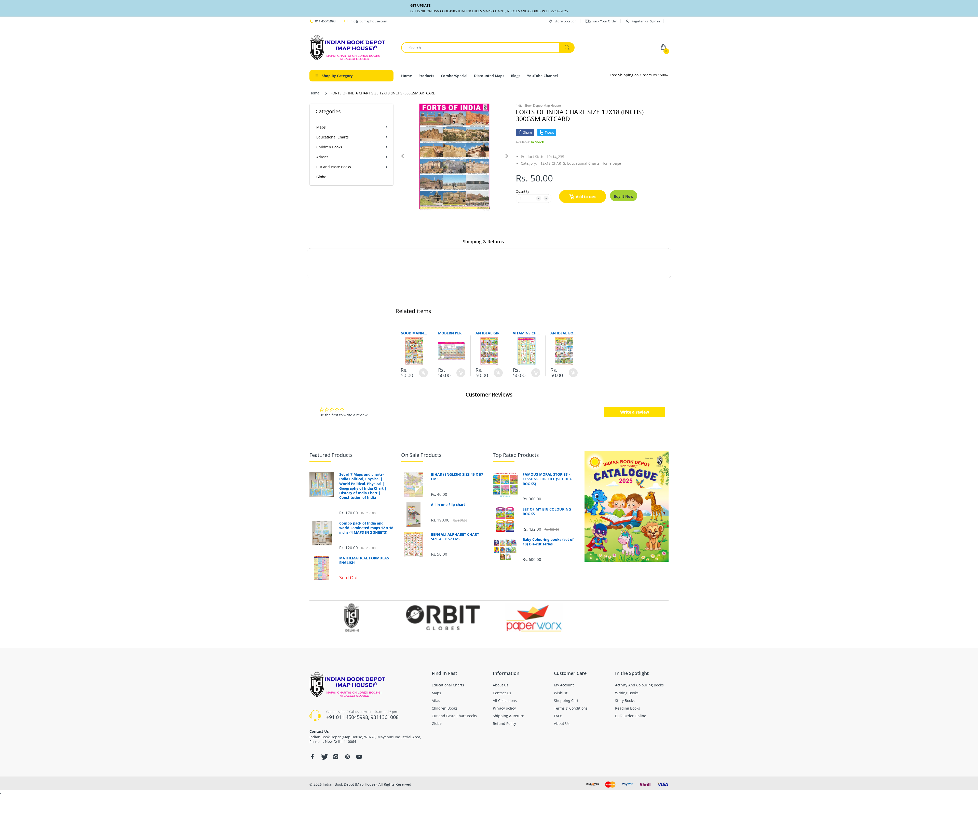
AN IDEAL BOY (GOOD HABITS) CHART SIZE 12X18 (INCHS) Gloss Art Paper (564, 333)
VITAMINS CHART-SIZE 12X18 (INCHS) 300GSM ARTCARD (526, 333)
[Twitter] (324, 757)
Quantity (522, 191)
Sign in (655, 21)
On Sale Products (421, 454)
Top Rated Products (516, 454)
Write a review (634, 412)
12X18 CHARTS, (553, 163)
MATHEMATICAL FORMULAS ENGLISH (364, 560)
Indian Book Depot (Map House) (538, 105)
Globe (321, 176)
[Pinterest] (347, 757)
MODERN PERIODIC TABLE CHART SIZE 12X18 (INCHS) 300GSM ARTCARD (451, 333)
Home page (611, 163)
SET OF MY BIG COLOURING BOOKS (547, 511)
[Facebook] (312, 757)
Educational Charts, (584, 163)
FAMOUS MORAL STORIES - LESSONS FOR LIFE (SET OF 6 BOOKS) (547, 479)
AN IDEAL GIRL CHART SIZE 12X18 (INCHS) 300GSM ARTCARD (489, 333)
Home (314, 93)
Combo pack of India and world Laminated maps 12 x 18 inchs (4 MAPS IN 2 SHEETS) (366, 528)
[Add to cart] (423, 372)
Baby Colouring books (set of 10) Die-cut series (548, 541)
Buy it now (623, 196)
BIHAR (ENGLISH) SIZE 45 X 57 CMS (457, 476)
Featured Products (331, 454)
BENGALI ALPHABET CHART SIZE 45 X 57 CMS (455, 536)
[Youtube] (359, 757)
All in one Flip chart (448, 504)
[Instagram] (335, 757)
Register (637, 21)
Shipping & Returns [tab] (483, 241)
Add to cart (586, 196)
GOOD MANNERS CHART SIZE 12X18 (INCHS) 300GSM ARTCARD (414, 333)
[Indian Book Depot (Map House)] (347, 47)
